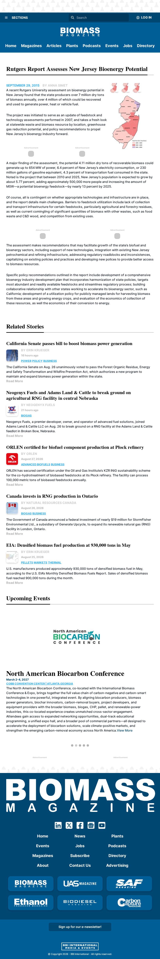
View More (124, 730)
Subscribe (80, 855)
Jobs (127, 45)
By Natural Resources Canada (48, 503)
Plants (72, 45)
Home (10, 45)
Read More (14, 381)
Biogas (26, 415)
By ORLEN (29, 454)
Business (50, 360)
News (80, 836)
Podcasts (92, 45)
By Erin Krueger (35, 350)
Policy (37, 360)
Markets (40, 562)
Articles (53, 45)
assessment (57, 90)
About (43, 865)
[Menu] (6, 17)
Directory (146, 45)
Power (26, 360)
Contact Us (80, 865)
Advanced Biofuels (35, 464)
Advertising (117, 865)
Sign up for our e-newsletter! (80, 927)
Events (111, 45)
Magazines (31, 45)
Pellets (27, 562)
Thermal (54, 562)
